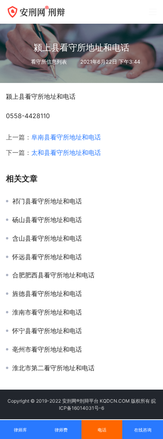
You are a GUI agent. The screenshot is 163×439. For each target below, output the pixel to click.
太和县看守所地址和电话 (66, 152)
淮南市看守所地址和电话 (47, 312)
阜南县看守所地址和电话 (66, 137)
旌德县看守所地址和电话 (47, 293)
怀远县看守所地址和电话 (47, 256)
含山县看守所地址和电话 (47, 238)
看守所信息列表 (49, 61)
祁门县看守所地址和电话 (47, 201)
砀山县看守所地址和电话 (47, 219)
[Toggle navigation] (152, 12)
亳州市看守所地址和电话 (47, 349)
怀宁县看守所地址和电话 (47, 330)
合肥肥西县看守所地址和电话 (53, 275)
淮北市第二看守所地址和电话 (53, 367)
